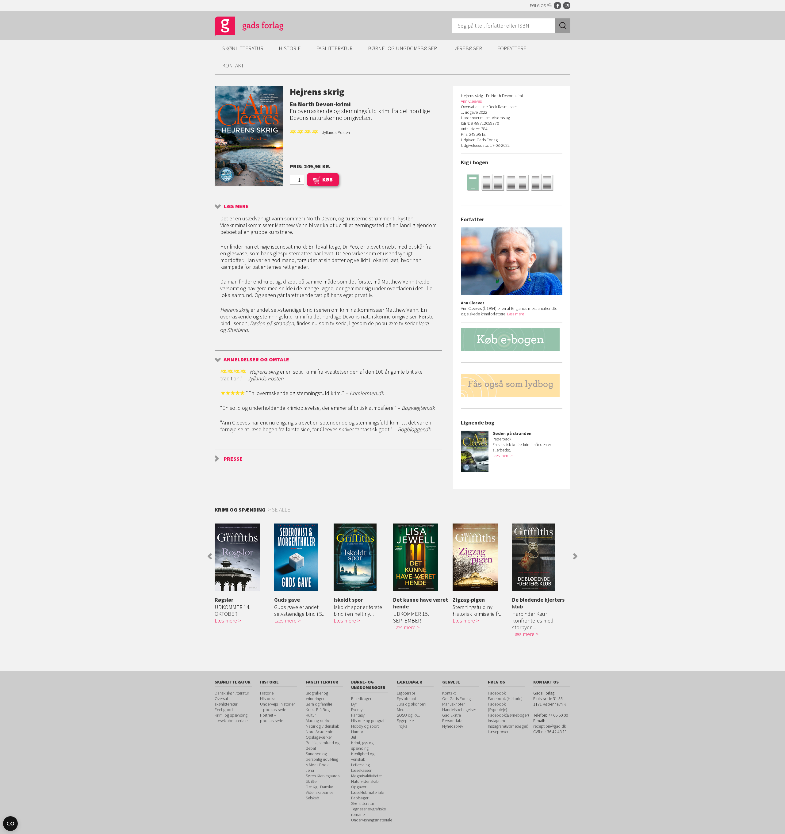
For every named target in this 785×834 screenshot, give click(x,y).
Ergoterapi (406, 693)
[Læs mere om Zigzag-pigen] (481, 557)
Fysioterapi (406, 698)
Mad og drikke (318, 720)
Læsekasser (361, 770)
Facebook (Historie (504, 698)
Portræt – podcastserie (271, 717)
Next (575, 556)
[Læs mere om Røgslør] (243, 557)
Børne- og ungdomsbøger (402, 48)
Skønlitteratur (242, 48)
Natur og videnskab (322, 726)
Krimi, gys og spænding (362, 745)
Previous (210, 556)
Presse (233, 458)
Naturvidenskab (365, 781)
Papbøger (359, 798)
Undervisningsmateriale (371, 820)
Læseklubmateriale (231, 720)
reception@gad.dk (549, 726)
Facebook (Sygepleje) (497, 706)
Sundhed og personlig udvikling (322, 756)
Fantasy (358, 715)
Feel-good (224, 709)
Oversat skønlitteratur (226, 701)
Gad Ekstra (451, 715)
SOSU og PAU (408, 715)
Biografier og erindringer (317, 695)
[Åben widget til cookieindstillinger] (10, 823)
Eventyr (357, 709)
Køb (327, 179)
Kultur (311, 715)
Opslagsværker (319, 737)
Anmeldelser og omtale (256, 359)
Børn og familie (319, 704)
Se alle (281, 509)
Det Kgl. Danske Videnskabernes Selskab (319, 792)
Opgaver (358, 787)
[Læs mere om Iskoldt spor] (362, 557)
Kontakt (233, 65)
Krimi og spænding (231, 715)
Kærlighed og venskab (362, 756)
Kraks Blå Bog (318, 709)
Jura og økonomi (411, 704)
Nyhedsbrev (452, 726)
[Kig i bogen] (511, 182)
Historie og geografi (368, 720)
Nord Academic (319, 731)
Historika (267, 698)
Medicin (404, 709)
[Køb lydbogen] (511, 385)
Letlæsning (360, 764)
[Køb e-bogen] (511, 339)
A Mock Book (317, 764)
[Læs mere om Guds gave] (302, 557)
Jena (310, 770)
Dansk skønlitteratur (232, 693)
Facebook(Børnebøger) (508, 715)
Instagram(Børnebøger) (508, 726)
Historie (290, 48)
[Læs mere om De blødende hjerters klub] (540, 557)
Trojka (402, 726)
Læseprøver (498, 731)
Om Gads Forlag (456, 698)
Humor (357, 731)
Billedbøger (361, 698)
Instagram (566, 5)
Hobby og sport (365, 726)
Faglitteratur (334, 48)
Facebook (557, 5)
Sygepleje (405, 720)
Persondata (452, 720)
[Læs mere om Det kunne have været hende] (421, 557)
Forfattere (512, 48)
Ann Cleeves (471, 101)
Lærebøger (467, 48)
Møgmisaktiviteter (366, 776)
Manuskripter (453, 704)
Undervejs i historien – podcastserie (278, 706)
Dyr (354, 704)
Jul (353, 737)
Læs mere (236, 206)
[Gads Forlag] (242, 28)
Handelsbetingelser (459, 709)
